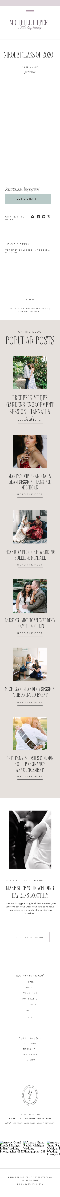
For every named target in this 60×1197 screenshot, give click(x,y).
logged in (29, 250)
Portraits (30, 71)
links (31, 300)
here (35, 96)
